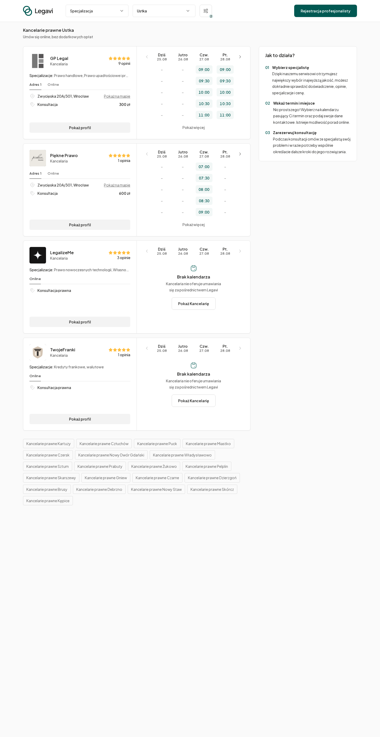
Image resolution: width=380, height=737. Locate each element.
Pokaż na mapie (117, 96)
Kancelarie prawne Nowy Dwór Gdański (111, 455)
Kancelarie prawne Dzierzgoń (212, 477)
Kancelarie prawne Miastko (208, 443)
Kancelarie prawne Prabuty (100, 466)
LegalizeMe (62, 252)
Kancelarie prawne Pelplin (207, 466)
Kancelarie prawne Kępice (48, 500)
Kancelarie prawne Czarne (157, 477)
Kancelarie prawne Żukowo (154, 466)
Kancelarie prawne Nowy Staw (156, 489)
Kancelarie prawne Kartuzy (48, 443)
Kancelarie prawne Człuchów (104, 443)
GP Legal (59, 58)
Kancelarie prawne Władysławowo (182, 455)
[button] (206, 11)
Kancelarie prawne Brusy (46, 489)
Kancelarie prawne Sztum (47, 466)
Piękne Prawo (64, 155)
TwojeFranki (62, 349)
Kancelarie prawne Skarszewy (51, 477)
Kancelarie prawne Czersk (48, 455)
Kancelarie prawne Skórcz (212, 489)
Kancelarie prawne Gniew (106, 477)
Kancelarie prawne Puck (157, 443)
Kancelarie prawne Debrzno (99, 489)
